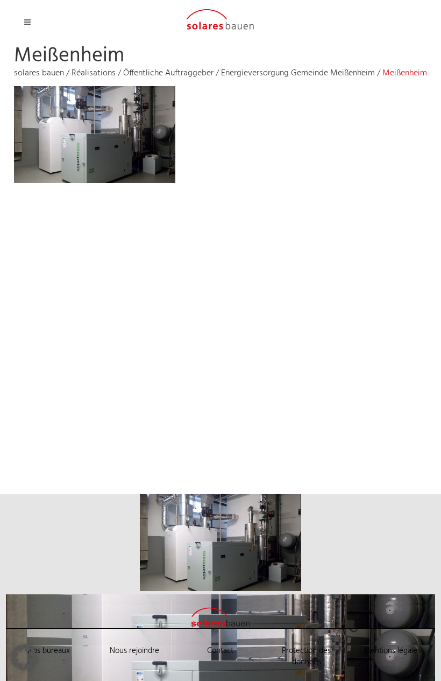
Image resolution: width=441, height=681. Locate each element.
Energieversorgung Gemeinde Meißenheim (298, 73)
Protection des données (306, 656)
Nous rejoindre (134, 650)
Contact (220, 650)
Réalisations (94, 73)
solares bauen (39, 73)
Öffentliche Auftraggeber (168, 73)
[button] (23, 657)
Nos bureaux (48, 650)
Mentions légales (392, 650)
